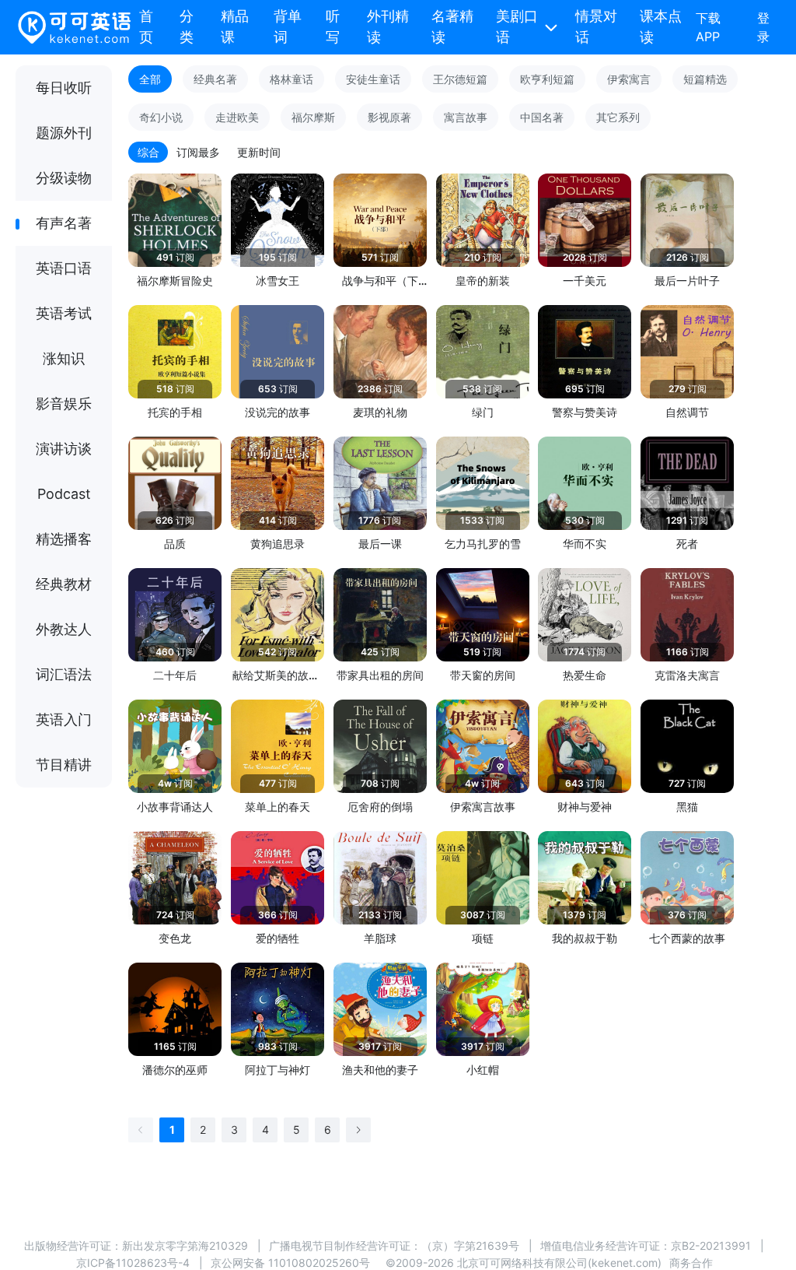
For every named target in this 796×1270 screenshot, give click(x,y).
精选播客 (64, 539)
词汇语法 (64, 674)
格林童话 (291, 79)
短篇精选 (705, 79)
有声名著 (64, 223)
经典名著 (215, 79)
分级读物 (64, 178)
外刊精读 (388, 26)
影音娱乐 (64, 403)
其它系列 (618, 117)
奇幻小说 (161, 117)
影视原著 (389, 117)
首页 (146, 26)
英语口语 (64, 268)
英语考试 (64, 313)
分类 (187, 26)
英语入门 (64, 719)
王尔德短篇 (460, 79)
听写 (333, 26)
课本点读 (661, 26)
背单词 (288, 26)
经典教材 (64, 584)
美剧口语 (517, 26)
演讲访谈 (64, 448)
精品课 (235, 26)
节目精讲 (64, 764)
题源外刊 (64, 133)
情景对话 (596, 26)
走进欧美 (237, 117)
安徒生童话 (373, 79)
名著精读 (452, 26)
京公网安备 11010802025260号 (290, 1262)
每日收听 (64, 87)
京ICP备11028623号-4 (133, 1262)
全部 (150, 79)
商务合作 (691, 1262)
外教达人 (64, 629)
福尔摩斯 (313, 117)
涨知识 (64, 358)
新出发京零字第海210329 (185, 1245)
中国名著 (542, 117)
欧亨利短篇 (547, 79)
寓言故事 (465, 117)
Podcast (64, 494)
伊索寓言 (629, 79)
